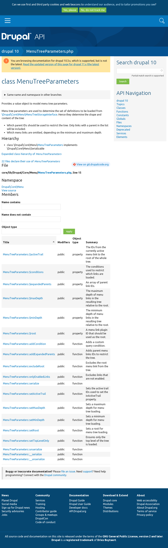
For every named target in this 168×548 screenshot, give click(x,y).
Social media (9, 504)
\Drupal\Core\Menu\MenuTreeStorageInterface (29, 114)
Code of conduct (45, 522)
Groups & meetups (46, 514)
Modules (108, 504)
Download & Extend (115, 495)
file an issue (68, 471)
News (5, 495)
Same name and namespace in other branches (34, 94)
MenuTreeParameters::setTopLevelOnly (26, 440)
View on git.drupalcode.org (93, 164)
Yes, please (69, 10)
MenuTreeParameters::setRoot (21, 430)
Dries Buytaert (106, 540)
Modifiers (64, 242)
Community (42, 495)
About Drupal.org (147, 507)
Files (119, 122)
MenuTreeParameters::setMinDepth (23, 419)
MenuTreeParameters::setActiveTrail (24, 393)
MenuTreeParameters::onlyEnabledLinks (26, 376)
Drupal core (110, 500)
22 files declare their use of (31, 161)
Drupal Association (148, 504)
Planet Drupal (10, 500)
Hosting (40, 507)
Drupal (56, 540)
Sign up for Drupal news (16, 507)
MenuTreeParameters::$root (19, 333)
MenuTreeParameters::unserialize (22, 449)
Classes (121, 107)
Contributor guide (46, 511)
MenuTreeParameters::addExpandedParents (29, 354)
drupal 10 (10, 51)
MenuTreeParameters (50, 144)
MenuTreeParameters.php (49, 51)
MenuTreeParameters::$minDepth (22, 317)
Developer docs (78, 507)
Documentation (79, 495)
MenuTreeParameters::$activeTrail (23, 254)
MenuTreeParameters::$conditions (23, 272)
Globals (121, 118)
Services (121, 133)
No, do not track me (93, 10)
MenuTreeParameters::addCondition (24, 343)
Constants (122, 115)
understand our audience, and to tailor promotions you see (119, 4)
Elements (121, 136)
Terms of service (147, 511)
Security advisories (13, 511)
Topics (120, 104)
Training (40, 504)
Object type (9, 226)
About (141, 495)
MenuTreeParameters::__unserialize (24, 459)
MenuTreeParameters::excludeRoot (23, 366)
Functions (122, 111)
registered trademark (79, 540)
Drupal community (55, 475)
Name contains (11, 202)
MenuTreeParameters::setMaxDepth (24, 407)
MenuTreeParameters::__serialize (22, 454)
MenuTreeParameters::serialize (21, 383)
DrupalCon (41, 518)
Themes (108, 507)
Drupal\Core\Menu (13, 186)
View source (9, 190)
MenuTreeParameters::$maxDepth (23, 298)
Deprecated (123, 129)
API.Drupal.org (77, 511)
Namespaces (124, 125)
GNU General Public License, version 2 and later (133, 536)
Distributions (110, 511)
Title (29, 242)
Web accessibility (147, 500)
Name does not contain (16, 214)
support (87, 471)
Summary (92, 242)
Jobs (4, 514)
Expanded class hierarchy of (31, 153)
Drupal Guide (77, 500)
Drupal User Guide (80, 504)
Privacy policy (145, 514)
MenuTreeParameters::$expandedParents (27, 284)
